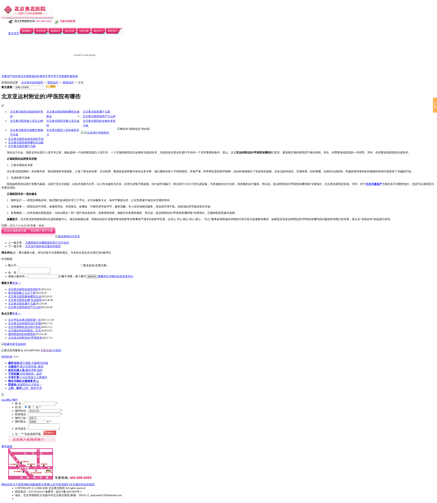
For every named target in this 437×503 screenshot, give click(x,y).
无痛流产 (6, 76)
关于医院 (18, 484)
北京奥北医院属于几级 (96, 111)
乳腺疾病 (72, 76)
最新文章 (41, 484)
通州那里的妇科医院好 (22, 334)
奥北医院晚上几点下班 (22, 292)
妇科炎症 (17, 76)
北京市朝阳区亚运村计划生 (24, 327)
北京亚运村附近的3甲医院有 (25, 337)
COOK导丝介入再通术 (27, 377)
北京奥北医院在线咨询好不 (24, 289)
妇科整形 (39, 76)
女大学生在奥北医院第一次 (24, 319)
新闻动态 (68, 82)
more (4, 399)
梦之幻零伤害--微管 (26, 366)
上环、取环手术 (25, 388)
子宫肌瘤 (61, 76)
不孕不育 (50, 76)
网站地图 (29, 484)
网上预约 (12, 399)
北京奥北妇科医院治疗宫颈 (24, 323)
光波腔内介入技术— (25, 384)
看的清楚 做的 (25, 370)
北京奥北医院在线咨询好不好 (26, 139)
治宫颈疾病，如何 (25, 373)
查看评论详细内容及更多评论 (115, 276)
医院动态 (52, 82)
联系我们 (64, 484)
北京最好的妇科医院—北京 (24, 330)
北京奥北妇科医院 (32, 82)
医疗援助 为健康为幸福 (28, 363)
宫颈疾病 (28, 76)
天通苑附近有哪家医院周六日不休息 (47, 242)
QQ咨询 (56, 350)
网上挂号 (52, 484)
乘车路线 (6, 446)
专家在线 (45, 350)
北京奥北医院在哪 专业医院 (25, 300)
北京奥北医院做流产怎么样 (99, 116)
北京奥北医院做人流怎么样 (26, 120)
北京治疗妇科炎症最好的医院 (43, 246)
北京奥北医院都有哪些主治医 (26, 142)
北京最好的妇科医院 (82, 484)
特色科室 (6, 356)
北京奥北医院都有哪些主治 (24, 296)
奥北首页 (13, 33)
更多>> (16, 283)
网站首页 (6, 484)
